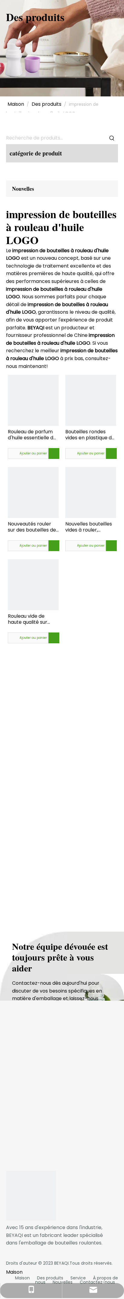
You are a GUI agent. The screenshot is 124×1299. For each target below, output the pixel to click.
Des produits (50, 1278)
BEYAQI (61, 1263)
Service (78, 1278)
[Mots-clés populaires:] (112, 138)
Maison (22, 1278)
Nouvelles (63, 1282)
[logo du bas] (31, 1196)
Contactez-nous (97, 1282)
